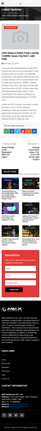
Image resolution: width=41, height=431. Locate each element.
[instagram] (10, 415)
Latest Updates (12, 13)
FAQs (3, 375)
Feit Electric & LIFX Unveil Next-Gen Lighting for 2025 (8, 218)
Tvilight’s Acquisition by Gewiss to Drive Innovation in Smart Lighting (10, 241)
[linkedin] (21, 415)
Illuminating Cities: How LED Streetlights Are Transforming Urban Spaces (30, 241)
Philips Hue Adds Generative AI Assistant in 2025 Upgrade (30, 193)
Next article (33, 144)
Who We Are (6, 363)
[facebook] (4, 415)
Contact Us (5, 379)
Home (4, 13)
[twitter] (15, 415)
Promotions (6, 371)
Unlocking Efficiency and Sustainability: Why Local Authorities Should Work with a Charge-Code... (10, 195)
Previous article (9, 144)
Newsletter (5, 367)
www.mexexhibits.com (19, 406)
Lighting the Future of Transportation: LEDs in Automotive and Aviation (30, 218)
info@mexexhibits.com (18, 404)
